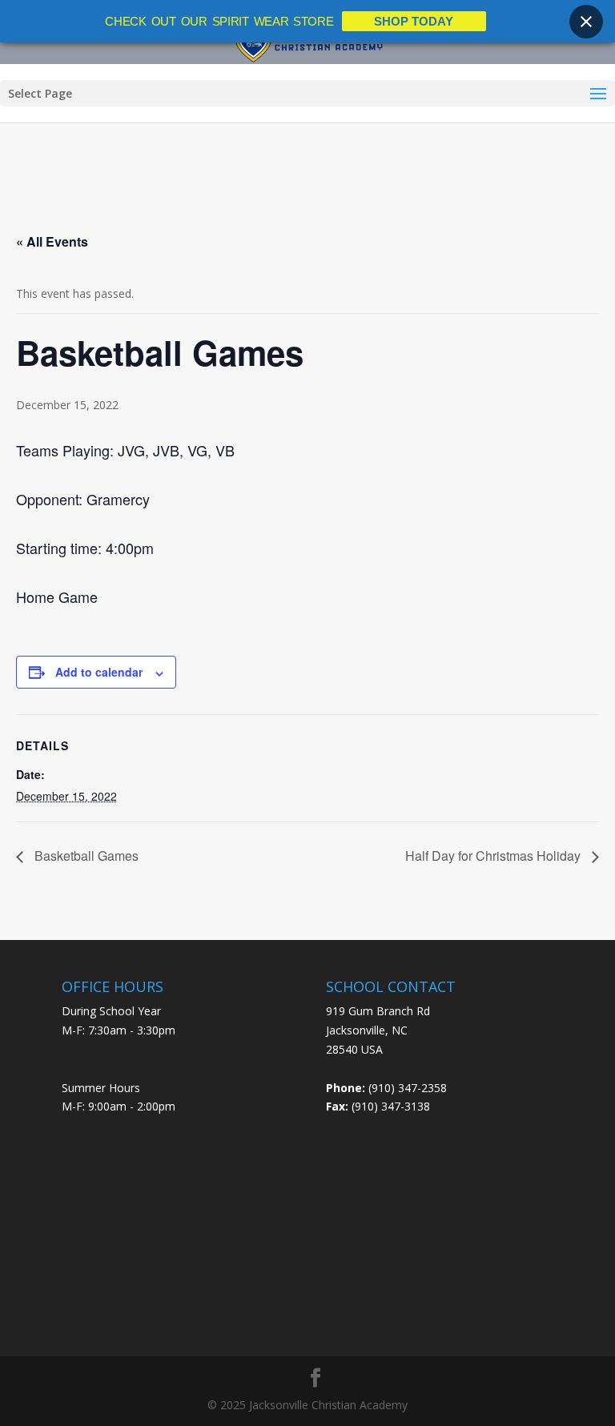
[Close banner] (586, 21)
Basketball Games (85, 855)
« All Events (52, 241)
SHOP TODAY (413, 21)
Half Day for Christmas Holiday (494, 855)
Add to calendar (99, 672)
